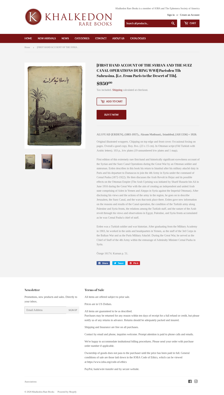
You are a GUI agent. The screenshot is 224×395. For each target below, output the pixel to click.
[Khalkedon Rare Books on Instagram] (196, 381)
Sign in (171, 15)
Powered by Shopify (67, 391)
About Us (118, 38)
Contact (101, 38)
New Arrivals (47, 38)
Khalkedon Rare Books (43, 391)
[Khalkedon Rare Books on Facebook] (190, 381)
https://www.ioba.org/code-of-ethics (107, 361)
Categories (82, 38)
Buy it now (111, 114)
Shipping (117, 89)
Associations (30, 381)
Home (28, 38)
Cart (192, 23)
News (65, 38)
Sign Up (73, 310)
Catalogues (138, 38)
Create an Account (190, 15)
